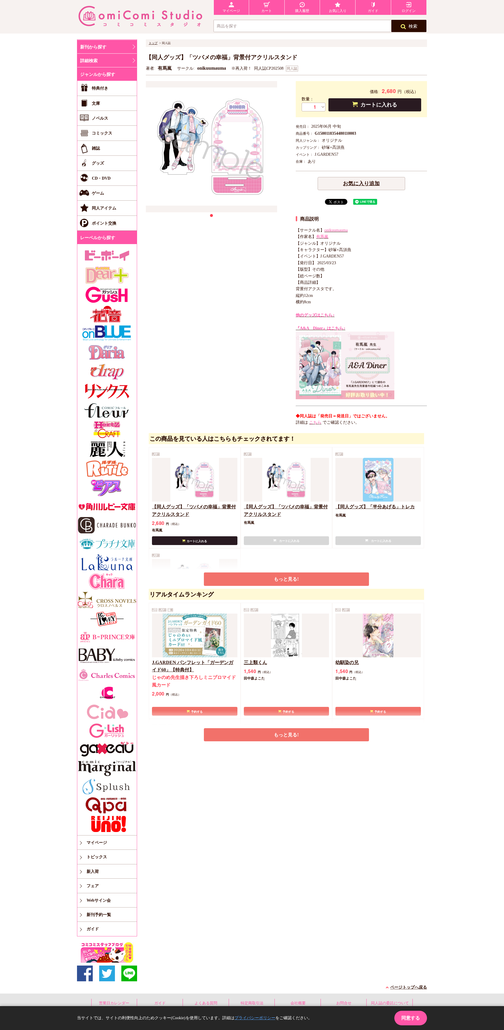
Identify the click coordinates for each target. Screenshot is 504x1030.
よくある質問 (206, 1003)
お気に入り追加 (361, 183)
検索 (413, 26)
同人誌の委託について (390, 1003)
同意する (410, 1017)
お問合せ (343, 1003)
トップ (153, 43)
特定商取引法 (252, 1003)
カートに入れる (378, 105)
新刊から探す (93, 47)
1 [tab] (211, 215)
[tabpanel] (211, 146)
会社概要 (298, 1003)
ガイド (160, 1003)
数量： (308, 99)
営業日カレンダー (114, 1003)
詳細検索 (89, 60)
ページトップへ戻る (408, 987)
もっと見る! (286, 579)
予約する (197, 711)
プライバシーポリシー (255, 1018)
